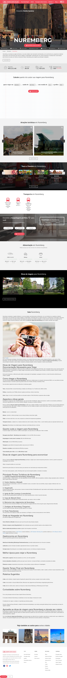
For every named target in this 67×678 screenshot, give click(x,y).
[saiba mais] (31, 128)
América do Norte (48, 656)
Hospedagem (58, 658)
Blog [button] (56, 1)
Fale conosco (36, 658)
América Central (48, 658)
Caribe (46, 664)
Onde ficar (14, 48)
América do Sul (48, 660)
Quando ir (52, 48)
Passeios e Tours (34, 48)
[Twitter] (10, 665)
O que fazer (24, 48)
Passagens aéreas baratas (41, 1)
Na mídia (36, 654)
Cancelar (3, 676)
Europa (4, 51)
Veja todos (33, 158)
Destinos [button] (51, 1)
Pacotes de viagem (59, 656)
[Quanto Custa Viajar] (11, 2)
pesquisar (20, 234)
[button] (17, 85)
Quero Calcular (33, 45)
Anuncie (35, 656)
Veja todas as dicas (9, 299)
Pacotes (44, 48)
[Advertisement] (33, 106)
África (46, 654)
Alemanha (9, 51)
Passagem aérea (59, 654)
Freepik (6, 358)
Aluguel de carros (59, 664)
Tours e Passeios (59, 660)
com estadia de (42, 84)
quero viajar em (8, 84)
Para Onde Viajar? (25, 1)
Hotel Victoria (19, 531)
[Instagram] (7, 665)
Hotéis (32, 1)
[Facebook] (4, 665)
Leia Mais (6, 60)
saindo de (25, 84)
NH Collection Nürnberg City (37, 531)
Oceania (46, 668)
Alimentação (62, 48)
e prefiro (55, 84)
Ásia (46, 662)
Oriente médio (47, 670)
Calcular (34, 91)
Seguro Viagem (58, 662)
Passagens (5, 48)
